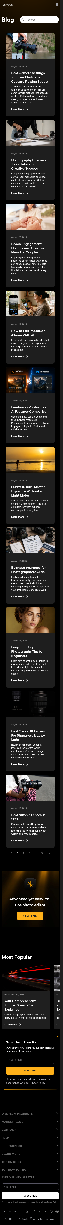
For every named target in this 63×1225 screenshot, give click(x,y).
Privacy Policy (37, 1082)
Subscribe (30, 1070)
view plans (30, 916)
